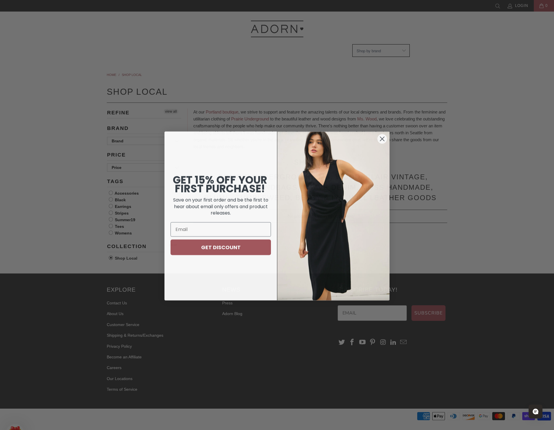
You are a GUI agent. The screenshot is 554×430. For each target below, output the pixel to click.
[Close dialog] (382, 138)
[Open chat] (535, 411)
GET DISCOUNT (221, 246)
